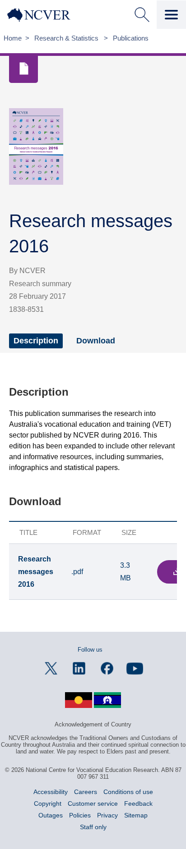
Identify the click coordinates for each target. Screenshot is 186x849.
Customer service (93, 803)
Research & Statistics (67, 38)
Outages (50, 815)
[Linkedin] (79, 668)
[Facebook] (107, 668)
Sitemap (136, 815)
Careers (85, 791)
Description (36, 340)
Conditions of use (128, 791)
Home (13, 38)
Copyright (47, 803)
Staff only (93, 827)
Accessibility (50, 791)
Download (95, 340)
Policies (80, 815)
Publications (131, 38)
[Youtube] (135, 668)
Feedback (138, 803)
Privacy (107, 815)
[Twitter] (51, 668)
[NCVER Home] (45, 15)
